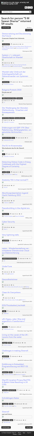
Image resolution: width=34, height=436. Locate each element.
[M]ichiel (6, 313)
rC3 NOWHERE (28, 158)
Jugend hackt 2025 (27, 408)
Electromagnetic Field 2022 (25, 189)
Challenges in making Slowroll (15, 351)
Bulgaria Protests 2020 (11, 90)
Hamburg (19, 98)
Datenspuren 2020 (27, 51)
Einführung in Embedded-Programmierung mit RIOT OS (15, 365)
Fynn (9, 287)
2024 (10, 343)
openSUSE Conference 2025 (25, 424)
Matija (27, 287)
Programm (5, 214)
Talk (4, 172)
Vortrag (5, 327)
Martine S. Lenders (20, 374)
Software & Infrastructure (9, 258)
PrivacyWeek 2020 (27, 68)
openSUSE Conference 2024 (25, 360)
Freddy (16, 300)
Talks (4, 311)
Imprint (29, 432)
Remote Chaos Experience (25, 104)
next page (28, 30)
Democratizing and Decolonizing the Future (16, 35)
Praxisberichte (6, 138)
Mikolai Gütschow (8, 374)
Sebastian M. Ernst (9, 140)
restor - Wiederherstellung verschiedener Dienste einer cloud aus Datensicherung (15, 250)
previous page (6, 27)
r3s (3, 154)
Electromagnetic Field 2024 (25, 346)
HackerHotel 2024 (27, 315)
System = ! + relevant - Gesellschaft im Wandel (12, 56)
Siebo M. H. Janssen (9, 122)
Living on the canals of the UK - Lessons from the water (15, 336)
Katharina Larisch (8, 65)
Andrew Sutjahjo (8, 216)
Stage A (5, 343)
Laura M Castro (8, 174)
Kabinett (5, 372)
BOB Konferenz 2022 (26, 176)
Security (5, 390)
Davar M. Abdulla (19, 216)
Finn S (5, 287)
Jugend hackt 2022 (27, 204)
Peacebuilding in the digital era (15, 208)
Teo (15, 406)
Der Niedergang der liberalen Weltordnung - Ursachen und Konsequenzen (15, 110)
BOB (8, 172)
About (19, 432)
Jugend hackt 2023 (27, 231)
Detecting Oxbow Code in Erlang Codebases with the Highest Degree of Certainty (16, 164)
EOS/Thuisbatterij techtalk (13, 305)
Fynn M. (6, 406)
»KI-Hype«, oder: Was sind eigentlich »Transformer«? (13, 320)
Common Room (17, 46)
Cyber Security (8, 222)
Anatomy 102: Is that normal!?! (15, 180)
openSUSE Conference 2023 (25, 244)
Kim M (5, 187)
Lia (19, 287)
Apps (24, 432)
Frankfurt (5, 404)
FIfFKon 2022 (28, 218)
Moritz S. (23, 300)
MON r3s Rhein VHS (8, 118)
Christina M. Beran (17, 66)
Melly (5, 274)
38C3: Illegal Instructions (25, 394)
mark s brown (7, 345)
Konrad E (16, 287)
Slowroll (5, 412)
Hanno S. (6, 202)
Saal (11, 420)
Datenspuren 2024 (27, 376)
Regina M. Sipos (8, 46)
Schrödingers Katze (10, 398)
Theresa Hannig (18, 65)
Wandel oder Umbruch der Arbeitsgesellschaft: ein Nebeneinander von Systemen (15, 74)
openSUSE (5, 240)
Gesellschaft (6, 44)
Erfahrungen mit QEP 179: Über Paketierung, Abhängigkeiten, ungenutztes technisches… (17, 130)
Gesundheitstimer (9, 280)
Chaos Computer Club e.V (9, 432)
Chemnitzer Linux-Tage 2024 (24, 331)
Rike (12, 202)
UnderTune (7, 266)
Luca (22, 287)
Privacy (15, 434)
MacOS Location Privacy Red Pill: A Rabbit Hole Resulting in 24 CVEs (16, 382)
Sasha (5, 300)
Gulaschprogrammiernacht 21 (24, 262)
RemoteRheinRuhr (19, 118)
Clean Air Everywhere (11, 292)
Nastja (9, 300)
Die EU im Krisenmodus (12, 146)
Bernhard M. (7, 243)
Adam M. (6, 392)
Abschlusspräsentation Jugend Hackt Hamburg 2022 (15, 194)
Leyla (13, 300)
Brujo (16, 174)
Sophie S (12, 274)
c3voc (19, 434)
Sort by (29, 27)
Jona (12, 287)
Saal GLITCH (12, 390)
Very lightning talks (10, 235)
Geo (13, 138)
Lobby (11, 404)
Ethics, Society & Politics (9, 98)
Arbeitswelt (6, 82)
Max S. (5, 229)
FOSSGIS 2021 (28, 142)
